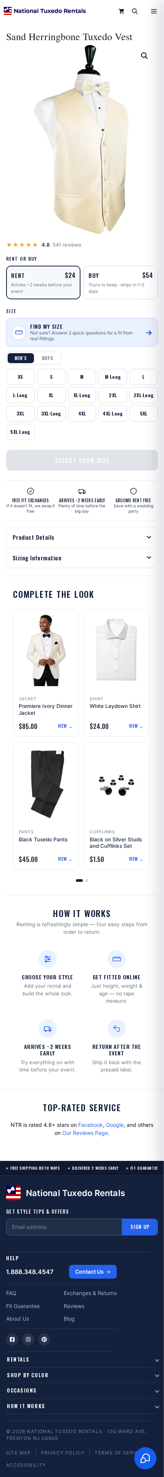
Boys (47, 358)
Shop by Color (27, 1375)
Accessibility (26, 1465)
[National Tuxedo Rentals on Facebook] (12, 1339)
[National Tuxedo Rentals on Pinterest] (44, 1339)
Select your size (82, 460)
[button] (134, 11)
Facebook (90, 1125)
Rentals (18, 1359)
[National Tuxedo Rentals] (45, 11)
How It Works (26, 1406)
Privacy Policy (63, 1453)
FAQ (11, 1293)
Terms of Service (120, 1453)
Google (115, 1125)
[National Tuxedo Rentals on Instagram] (28, 1339)
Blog (69, 1318)
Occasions (22, 1390)
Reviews (74, 1306)
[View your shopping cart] (121, 11)
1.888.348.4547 (29, 1272)
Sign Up (140, 1226)
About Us (17, 1318)
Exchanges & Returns (90, 1293)
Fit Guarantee (23, 1306)
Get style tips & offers (37, 1211)
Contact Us (89, 1271)
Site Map (18, 1453)
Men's (20, 358)
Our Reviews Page (85, 1133)
